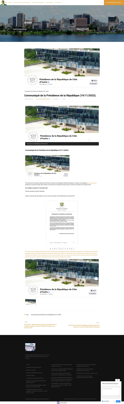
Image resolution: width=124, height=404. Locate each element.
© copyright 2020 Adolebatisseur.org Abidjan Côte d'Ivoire (37, 398)
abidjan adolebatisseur (43, 99)
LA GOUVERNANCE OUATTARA (113, 2)
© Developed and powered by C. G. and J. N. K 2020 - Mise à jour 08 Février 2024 (80, 398)
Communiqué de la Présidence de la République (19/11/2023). (37, 91)
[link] (92, 183)
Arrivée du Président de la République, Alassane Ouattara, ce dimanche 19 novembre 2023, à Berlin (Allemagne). (84, 325)
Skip (114, 401)
